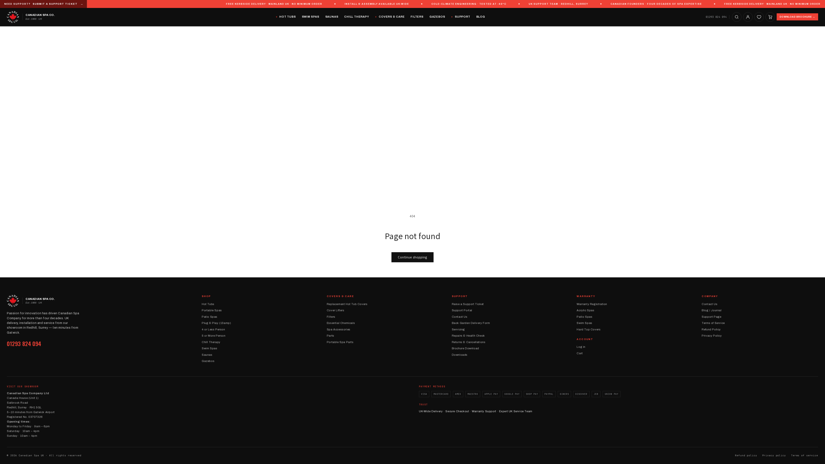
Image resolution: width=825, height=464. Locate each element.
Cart (580, 353)
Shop (206, 296)
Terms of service (804, 455)
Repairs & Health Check (468, 335)
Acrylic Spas (585, 310)
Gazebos (437, 16)
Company (710, 296)
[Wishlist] (759, 17)
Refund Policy (711, 329)
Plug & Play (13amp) (216, 323)
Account (585, 339)
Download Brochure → (797, 17)
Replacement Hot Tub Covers (347, 304)
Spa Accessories (338, 329)
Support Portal (462, 310)
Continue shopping (412, 257)
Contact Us (460, 316)
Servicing (458, 329)
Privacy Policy (712, 335)
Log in (581, 346)
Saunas (331, 16)
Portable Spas (212, 310)
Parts (330, 335)
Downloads (460, 354)
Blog (480, 16)
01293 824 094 (716, 17)
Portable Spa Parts (340, 342)
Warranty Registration (592, 304)
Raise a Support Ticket (468, 304)
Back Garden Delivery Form (471, 323)
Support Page (711, 316)
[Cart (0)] (770, 17)
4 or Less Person (213, 329)
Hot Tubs (287, 16)
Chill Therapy (356, 16)
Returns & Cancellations (469, 342)
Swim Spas (310, 16)
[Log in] (748, 17)
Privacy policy (774, 455)
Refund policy (746, 455)
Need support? (43, 4)
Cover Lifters (335, 310)
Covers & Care (392, 16)
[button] (736, 17)
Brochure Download (465, 348)
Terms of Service (713, 323)
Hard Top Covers (588, 329)
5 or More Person (214, 335)
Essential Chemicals (341, 323)
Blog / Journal (711, 310)
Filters (417, 16)
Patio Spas (209, 316)
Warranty (586, 296)
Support (462, 16)
